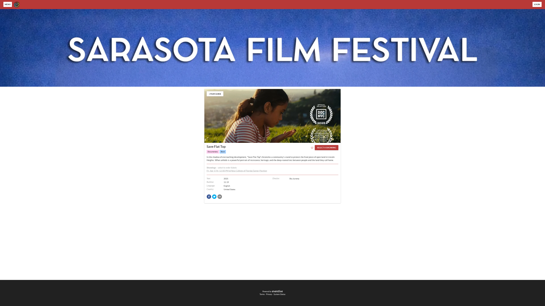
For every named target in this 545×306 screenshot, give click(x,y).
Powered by (266, 291)
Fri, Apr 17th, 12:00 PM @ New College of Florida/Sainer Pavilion (237, 171)
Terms (262, 294)
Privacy (269, 294)
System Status (279, 294)
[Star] (312, 147)
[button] (209, 196)
